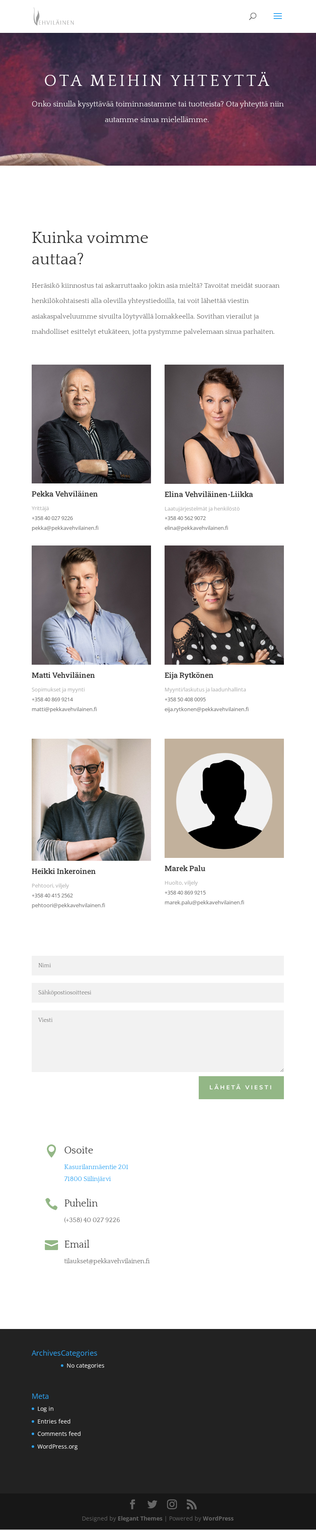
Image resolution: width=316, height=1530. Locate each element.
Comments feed (59, 1434)
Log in (45, 1408)
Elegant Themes (140, 1518)
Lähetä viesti (241, 1087)
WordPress (218, 1518)
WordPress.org (57, 1446)
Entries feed (54, 1421)
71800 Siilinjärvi (87, 1179)
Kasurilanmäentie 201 (96, 1167)
